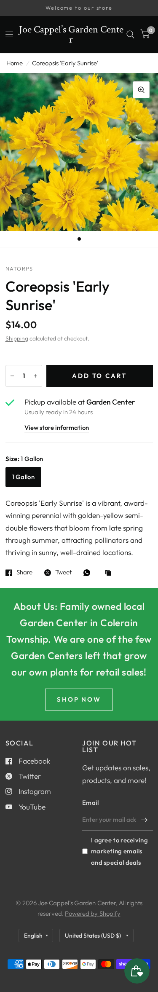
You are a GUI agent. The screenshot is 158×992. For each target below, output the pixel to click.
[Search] (130, 34)
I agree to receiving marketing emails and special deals (119, 851)
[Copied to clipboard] (110, 573)
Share (24, 572)
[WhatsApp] (88, 572)
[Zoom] (141, 89)
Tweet (63, 572)
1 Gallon (23, 477)
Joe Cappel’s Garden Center (71, 34)
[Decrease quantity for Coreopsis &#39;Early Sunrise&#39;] (12, 375)
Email (90, 803)
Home (14, 63)
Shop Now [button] (79, 699)
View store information (56, 428)
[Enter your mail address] (144, 820)
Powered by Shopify (92, 913)
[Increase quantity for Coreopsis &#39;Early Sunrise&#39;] (35, 375)
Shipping (16, 338)
